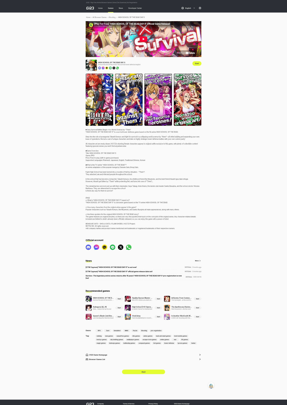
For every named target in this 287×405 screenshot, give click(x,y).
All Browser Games (100, 17)
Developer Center (135, 8)
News (121, 8)
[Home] (90, 8)
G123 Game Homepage (181, 404)
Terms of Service (128, 404)
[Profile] (200, 8)
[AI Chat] (211, 385)
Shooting (112, 17)
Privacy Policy (153, 404)
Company (100, 404)
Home (100, 8)
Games (110, 8)
